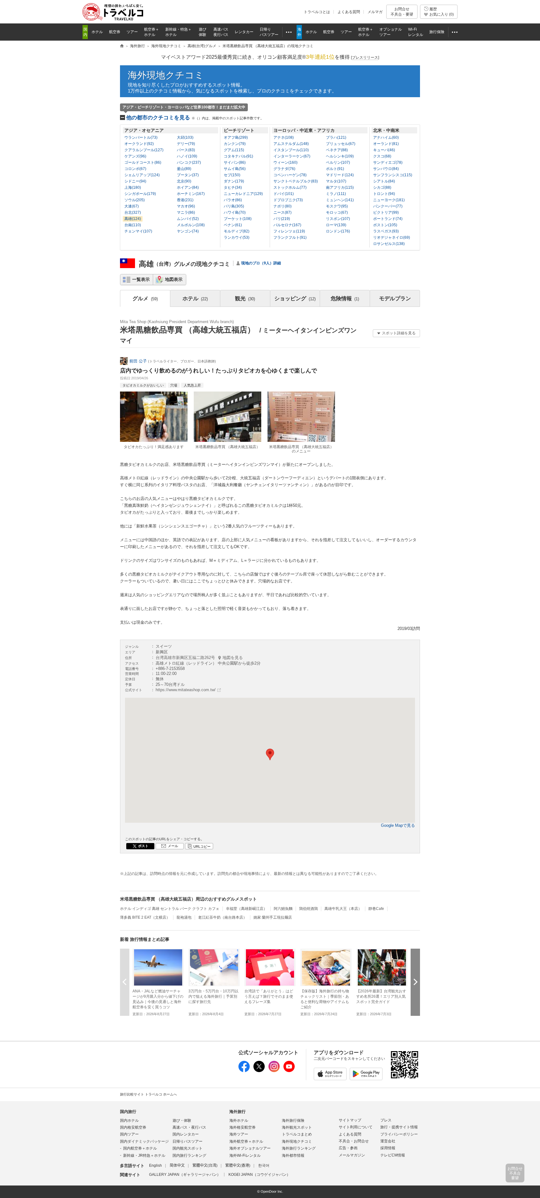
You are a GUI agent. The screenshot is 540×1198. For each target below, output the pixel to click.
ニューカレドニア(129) (243, 194)
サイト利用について (355, 1127)
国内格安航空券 (133, 1127)
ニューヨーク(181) (389, 200)
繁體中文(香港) (237, 1165)
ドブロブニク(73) (288, 200)
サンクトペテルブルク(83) (295, 181)
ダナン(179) (234, 181)
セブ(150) (232, 175)
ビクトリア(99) (386, 212)
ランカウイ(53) (236, 237)
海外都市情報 (293, 1155)
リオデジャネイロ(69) (391, 237)
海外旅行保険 (293, 1120)
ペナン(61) (233, 225)
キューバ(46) (384, 150)
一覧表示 (141, 279)
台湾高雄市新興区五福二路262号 (199, 657)
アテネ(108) (283, 137)
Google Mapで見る (398, 825)
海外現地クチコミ (166, 75)
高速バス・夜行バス (189, 1127)
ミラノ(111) (336, 194)
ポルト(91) (335, 169)
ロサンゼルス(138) (389, 244)
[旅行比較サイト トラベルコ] (122, 46)
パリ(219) (281, 219)
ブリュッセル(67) (340, 144)
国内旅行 (128, 1111)
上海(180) (132, 187)
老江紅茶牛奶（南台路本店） (222, 917)
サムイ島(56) (235, 169)
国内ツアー (129, 1134)
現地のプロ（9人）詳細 (261, 263)
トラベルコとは (317, 12)
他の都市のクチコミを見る (195, 118)
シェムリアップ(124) (142, 175)
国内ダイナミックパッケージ (144, 1141)
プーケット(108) (238, 219)
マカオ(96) (186, 206)
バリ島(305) (234, 206)
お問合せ (402, 11)
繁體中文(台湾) (205, 1165)
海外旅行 (237, 1111)
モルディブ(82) (236, 231)
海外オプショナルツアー (250, 1148)
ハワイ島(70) (235, 212)
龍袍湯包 (184, 917)
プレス (386, 1120)
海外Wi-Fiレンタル (245, 1155)
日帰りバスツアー (187, 1141)
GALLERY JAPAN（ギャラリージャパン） (185, 1174)
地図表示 (173, 279)
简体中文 (177, 1165)
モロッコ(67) (337, 212)
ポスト (143, 846)
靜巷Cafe (376, 908)
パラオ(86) (233, 200)
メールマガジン (352, 1155)
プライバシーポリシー (399, 1134)
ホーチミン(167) (191, 194)
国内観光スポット (187, 1148)
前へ (125, 982)
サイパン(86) (235, 162)
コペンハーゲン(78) (290, 175)
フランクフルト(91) (290, 237)
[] (365, 57)
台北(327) (132, 212)
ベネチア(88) (337, 150)
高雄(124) (132, 219)
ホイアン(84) (188, 187)
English (155, 1165)
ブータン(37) (188, 175)
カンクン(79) (235, 144)
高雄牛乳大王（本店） (343, 908)
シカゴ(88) (382, 187)
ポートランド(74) (387, 219)
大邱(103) (185, 137)
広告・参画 (348, 1148)
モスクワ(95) (337, 206)
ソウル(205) (134, 200)
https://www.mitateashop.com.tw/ (186, 689)
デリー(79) (186, 144)
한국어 (263, 1165)
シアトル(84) (384, 181)
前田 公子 (138, 361)
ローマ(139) (336, 225)
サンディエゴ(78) (387, 162)
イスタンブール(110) (291, 150)
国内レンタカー (185, 1134)
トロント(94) (384, 194)
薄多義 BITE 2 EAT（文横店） (145, 917)
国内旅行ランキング (189, 1155)
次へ (415, 982)
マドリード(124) (340, 175)
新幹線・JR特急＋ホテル (144, 1155)
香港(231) (185, 200)
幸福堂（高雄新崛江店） (246, 908)
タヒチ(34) (233, 187)
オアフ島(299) (236, 137)
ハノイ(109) (187, 156)
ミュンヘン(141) (340, 200)
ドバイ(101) (283, 194)
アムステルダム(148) (291, 144)
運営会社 (387, 1141)
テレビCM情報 (392, 1155)
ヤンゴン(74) (188, 231)
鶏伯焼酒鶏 (308, 908)
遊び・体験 (181, 1120)
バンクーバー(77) (387, 206)
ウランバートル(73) (141, 137)
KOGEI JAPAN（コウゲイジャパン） (259, 1174)
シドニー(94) (135, 181)
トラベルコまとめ (297, 1134)
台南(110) (132, 225)
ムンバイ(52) (188, 219)
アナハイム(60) (386, 137)
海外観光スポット (297, 1127)
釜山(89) (184, 169)
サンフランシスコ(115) (392, 175)
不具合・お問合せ (354, 1141)
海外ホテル (238, 1120)
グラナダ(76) (284, 169)
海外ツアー (238, 1134)
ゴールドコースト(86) (142, 162)
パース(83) (186, 150)
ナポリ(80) (282, 206)
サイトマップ (350, 1120)
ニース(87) (282, 212)
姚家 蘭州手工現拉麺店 (272, 917)
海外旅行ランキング (299, 1148)
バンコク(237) (189, 162)
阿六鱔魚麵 (283, 908)
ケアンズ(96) (135, 156)
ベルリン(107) (338, 162)
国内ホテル (129, 1120)
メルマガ (375, 12)
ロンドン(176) (338, 231)
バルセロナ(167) (287, 225)
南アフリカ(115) (340, 187)
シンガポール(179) (140, 194)
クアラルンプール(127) (143, 150)
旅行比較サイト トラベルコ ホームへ (148, 1094)
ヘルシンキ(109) (340, 156)
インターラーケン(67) (291, 156)
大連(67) (131, 206)
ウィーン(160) (285, 162)
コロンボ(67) (135, 169)
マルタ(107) (336, 181)
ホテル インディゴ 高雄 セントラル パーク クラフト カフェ (169, 908)
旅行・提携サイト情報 (399, 1127)
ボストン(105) (385, 225)
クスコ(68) (382, 156)
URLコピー (202, 846)
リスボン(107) (338, 219)
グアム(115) (234, 150)
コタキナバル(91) (238, 156)
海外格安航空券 (242, 1127)
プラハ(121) (336, 137)
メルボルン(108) (191, 225)
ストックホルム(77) (290, 187)
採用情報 (387, 1148)
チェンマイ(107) (138, 231)
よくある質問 (349, 12)
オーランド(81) (386, 144)
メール (173, 846)
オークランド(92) (139, 144)
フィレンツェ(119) (289, 231)
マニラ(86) (186, 212)
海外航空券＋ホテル (246, 1141)
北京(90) (184, 181)
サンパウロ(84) (386, 169)
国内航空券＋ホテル (140, 1148)
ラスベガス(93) (386, 231)
